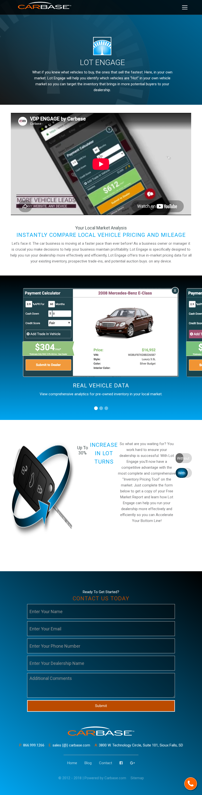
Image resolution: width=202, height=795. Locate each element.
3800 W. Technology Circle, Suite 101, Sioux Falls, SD (139, 745)
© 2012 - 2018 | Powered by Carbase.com (92, 778)
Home (72, 763)
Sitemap (137, 778)
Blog (88, 763)
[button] (96, 408)
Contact (105, 763)
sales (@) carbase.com (69, 745)
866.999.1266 (31, 745)
